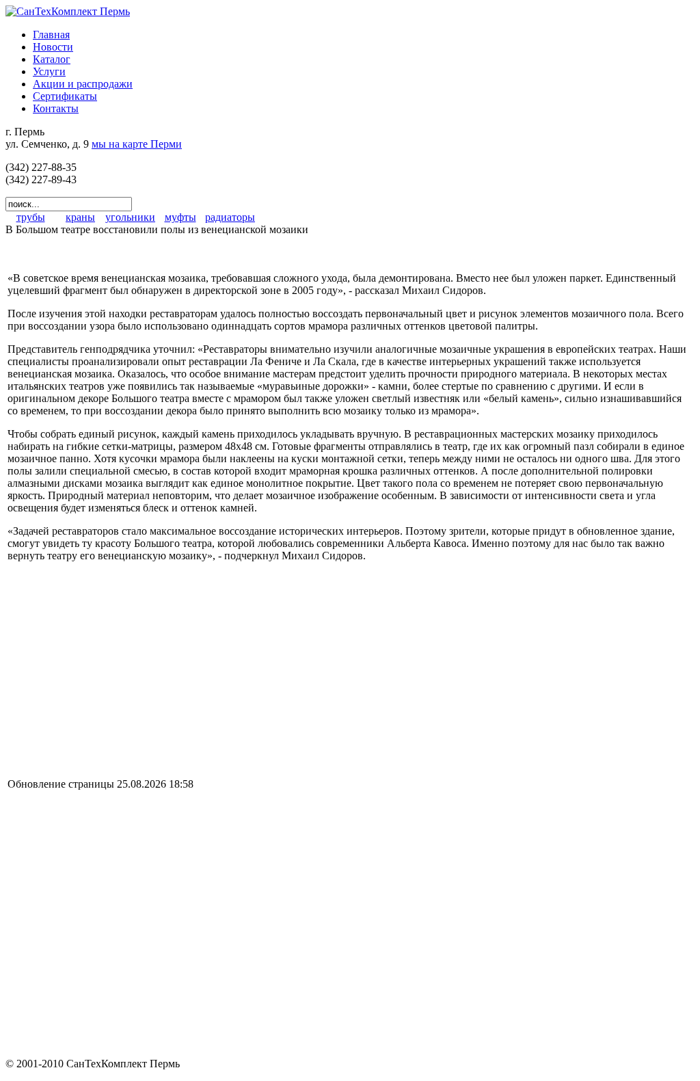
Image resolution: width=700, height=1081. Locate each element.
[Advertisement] (122, 668)
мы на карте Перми (137, 144)
